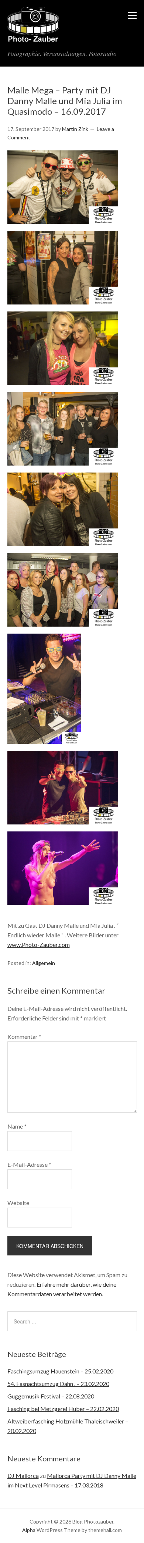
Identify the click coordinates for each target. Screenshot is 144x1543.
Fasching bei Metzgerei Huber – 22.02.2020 (63, 1408)
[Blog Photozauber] (33, 38)
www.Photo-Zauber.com (38, 944)
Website (18, 1202)
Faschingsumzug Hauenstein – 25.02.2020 (60, 1371)
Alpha (28, 1530)
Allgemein (43, 963)
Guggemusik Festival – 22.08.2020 (50, 1396)
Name (17, 1126)
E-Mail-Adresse (29, 1164)
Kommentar (24, 1036)
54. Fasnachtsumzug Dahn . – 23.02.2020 (58, 1383)
